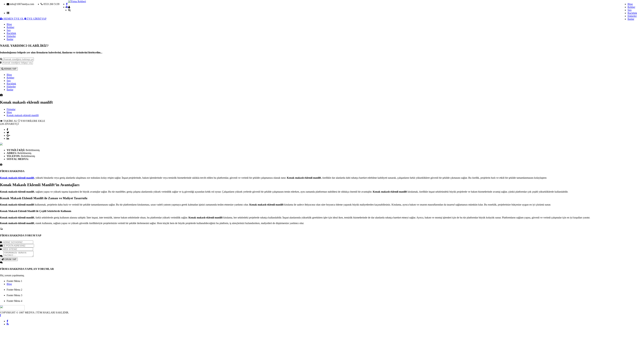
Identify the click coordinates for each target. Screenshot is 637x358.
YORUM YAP (9, 259)
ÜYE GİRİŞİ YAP (36, 18)
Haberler (632, 16)
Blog (630, 4)
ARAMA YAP (9, 69)
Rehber (631, 7)
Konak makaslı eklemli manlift (23, 115)
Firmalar (11, 109)
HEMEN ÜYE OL (13, 18)
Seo (630, 10)
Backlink (632, 13)
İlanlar (631, 19)
